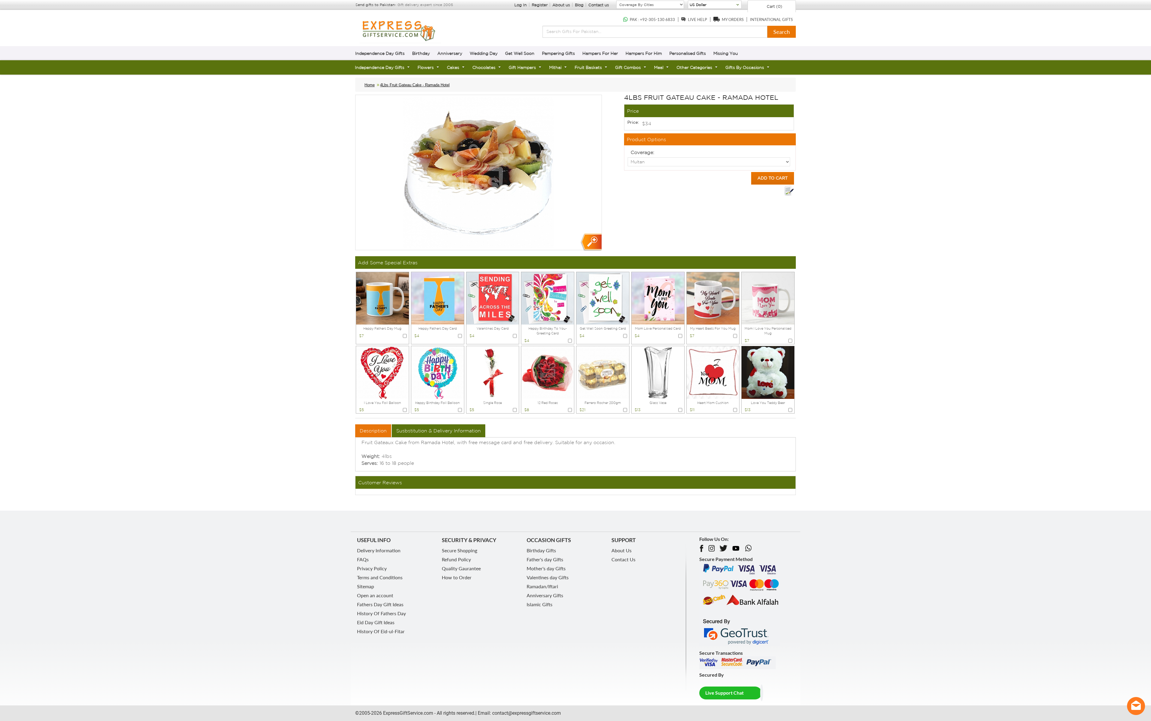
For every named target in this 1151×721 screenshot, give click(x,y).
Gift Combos (628, 67)
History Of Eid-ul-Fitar (381, 631)
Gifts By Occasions (744, 67)
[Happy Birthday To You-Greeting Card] (547, 298)
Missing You (725, 53)
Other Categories (694, 67)
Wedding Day (484, 53)
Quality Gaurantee (461, 568)
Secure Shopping (459, 550)
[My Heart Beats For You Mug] (713, 298)
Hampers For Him (644, 53)
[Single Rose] (492, 372)
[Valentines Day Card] (492, 298)
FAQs (363, 559)
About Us (621, 550)
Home (369, 85)
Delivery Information (378, 550)
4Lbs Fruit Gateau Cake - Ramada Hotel (415, 85)
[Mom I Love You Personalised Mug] (768, 298)
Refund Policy (456, 559)
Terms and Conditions (380, 577)
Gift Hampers (522, 67)
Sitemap (365, 586)
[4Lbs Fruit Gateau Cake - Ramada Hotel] (591, 242)
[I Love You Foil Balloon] (382, 372)
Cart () (774, 6)
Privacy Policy (372, 568)
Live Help (697, 19)
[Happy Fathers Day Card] (437, 298)
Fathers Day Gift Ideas (380, 604)
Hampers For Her (600, 53)
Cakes (453, 67)
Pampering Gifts (558, 53)
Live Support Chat (724, 693)
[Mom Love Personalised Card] (658, 298)
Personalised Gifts (687, 53)
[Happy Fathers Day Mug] (382, 298)
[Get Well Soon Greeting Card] (602, 298)
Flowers (426, 67)
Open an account (375, 595)
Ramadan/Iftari (542, 586)
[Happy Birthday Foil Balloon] (437, 372)
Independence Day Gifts (380, 53)
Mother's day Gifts (546, 568)
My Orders (733, 19)
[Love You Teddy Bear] (768, 372)
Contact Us (623, 559)
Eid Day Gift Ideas (375, 622)
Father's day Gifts (545, 559)
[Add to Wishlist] (789, 191)
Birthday (421, 53)
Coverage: (642, 152)
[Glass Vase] (658, 372)
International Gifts (771, 19)
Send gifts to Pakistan (375, 5)
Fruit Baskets (588, 67)
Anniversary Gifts (545, 595)
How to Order (456, 577)
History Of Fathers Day (381, 613)
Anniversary (449, 53)
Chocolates (483, 67)
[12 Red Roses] (547, 372)
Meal (658, 67)
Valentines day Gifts (548, 577)
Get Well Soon (519, 53)
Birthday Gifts (541, 550)
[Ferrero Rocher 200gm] (602, 372)
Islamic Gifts (539, 604)
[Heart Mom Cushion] (713, 372)
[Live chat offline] (1136, 706)
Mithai (555, 67)
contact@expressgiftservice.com (526, 713)
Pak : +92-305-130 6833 (652, 19)
